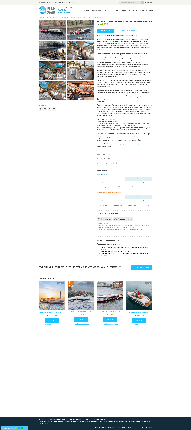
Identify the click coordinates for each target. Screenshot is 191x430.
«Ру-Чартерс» (52, 419)
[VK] (151, 2)
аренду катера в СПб (142, 144)
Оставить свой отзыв (142, 267)
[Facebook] (145, 2)
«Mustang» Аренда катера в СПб (140, 312)
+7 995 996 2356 (52, 2)
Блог (124, 10)
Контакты (133, 10)
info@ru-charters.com (67, 2)
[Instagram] (148, 2)
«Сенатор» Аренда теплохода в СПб (54, 312)
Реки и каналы (106, 219)
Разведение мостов (125, 219)
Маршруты (108, 10)
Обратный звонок (146, 10)
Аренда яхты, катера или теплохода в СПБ (130, 427)
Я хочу (117, 10)
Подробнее (52, 320)
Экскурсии (96, 10)
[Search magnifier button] (142, 2)
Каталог (86, 10)
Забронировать (105, 31)
